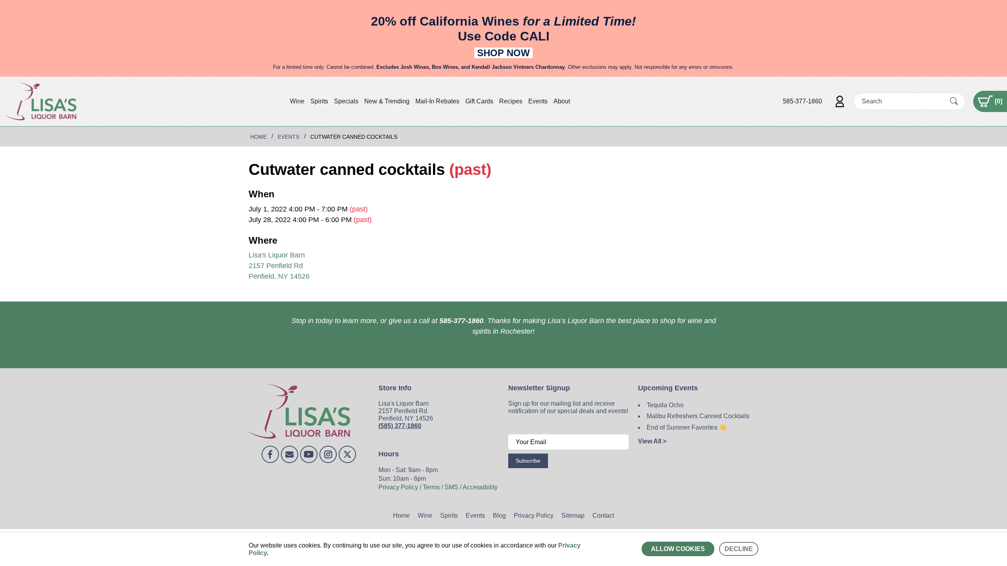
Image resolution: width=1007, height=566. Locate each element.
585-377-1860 (802, 101)
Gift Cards (479, 101)
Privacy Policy (533, 515)
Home (401, 515)
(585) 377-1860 (399, 426)
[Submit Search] (954, 101)
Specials (346, 101)
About (561, 101)
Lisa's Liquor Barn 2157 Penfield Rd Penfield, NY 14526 (279, 265)
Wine (297, 101)
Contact (603, 515)
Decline (739, 549)
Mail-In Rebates (437, 101)
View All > (652, 441)
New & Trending (386, 101)
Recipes (510, 101)
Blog (499, 515)
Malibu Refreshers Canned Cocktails (698, 416)
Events (538, 101)
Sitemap (573, 515)
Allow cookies (678, 549)
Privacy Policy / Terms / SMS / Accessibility (438, 487)
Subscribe (528, 461)
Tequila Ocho (665, 405)
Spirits (319, 101)
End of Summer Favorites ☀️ (687, 427)
